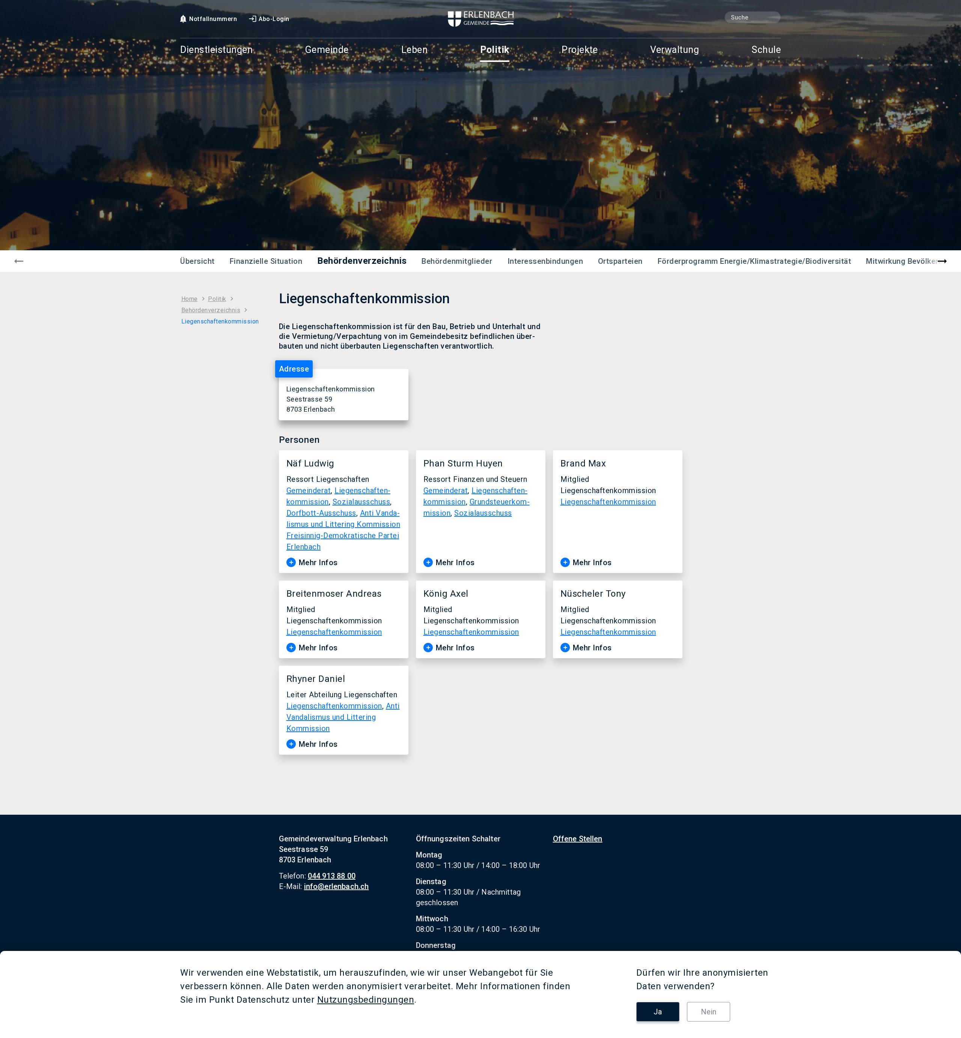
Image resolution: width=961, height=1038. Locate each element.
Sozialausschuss (361, 501)
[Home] (480, 19)
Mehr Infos (318, 562)
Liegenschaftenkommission (608, 501)
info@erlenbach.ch (336, 886)
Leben (414, 50)
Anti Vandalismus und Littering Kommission (343, 717)
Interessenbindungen (545, 261)
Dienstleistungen (216, 50)
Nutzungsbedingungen (365, 999)
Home (189, 298)
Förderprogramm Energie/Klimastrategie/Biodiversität (754, 261)
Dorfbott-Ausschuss (321, 512)
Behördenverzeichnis (362, 261)
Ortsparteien (620, 261)
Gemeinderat (308, 490)
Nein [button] (708, 1011)
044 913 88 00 (331, 875)
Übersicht (197, 261)
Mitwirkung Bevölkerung (909, 261)
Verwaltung (674, 50)
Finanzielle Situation (266, 261)
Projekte (580, 50)
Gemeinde (327, 50)
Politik (494, 50)
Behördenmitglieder (457, 261)
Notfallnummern (213, 19)
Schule (766, 50)
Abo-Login (274, 19)
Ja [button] (658, 1011)
